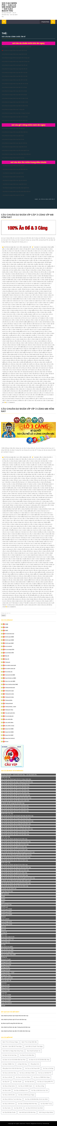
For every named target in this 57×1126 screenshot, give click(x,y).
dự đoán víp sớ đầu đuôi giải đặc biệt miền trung (16, 854)
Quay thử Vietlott (10, 738)
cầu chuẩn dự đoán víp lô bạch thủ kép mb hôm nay (17, 815)
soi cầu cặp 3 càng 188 (37, 379)
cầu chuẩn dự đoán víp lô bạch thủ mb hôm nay (16, 818)
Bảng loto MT (5, 987)
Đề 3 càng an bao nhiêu (46, 1112)
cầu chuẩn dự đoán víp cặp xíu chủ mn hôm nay (16, 867)
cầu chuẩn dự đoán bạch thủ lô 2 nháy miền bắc (16, 779)
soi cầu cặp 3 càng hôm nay (15, 383)
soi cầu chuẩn (17, 1081)
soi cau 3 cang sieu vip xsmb (34, 318)
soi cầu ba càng (25, 341)
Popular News (45, 21)
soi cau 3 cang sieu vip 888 (25, 316)
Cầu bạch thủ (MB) (10, 674)
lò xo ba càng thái (24, 503)
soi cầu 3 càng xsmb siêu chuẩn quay (29, 337)
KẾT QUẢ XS (5, 894)
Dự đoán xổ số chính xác (8, 888)
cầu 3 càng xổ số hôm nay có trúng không (22, 274)
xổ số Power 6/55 (9, 652)
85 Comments (11, 607)
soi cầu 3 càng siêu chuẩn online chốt (23, 314)
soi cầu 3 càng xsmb (15, 326)
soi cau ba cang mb (32, 347)
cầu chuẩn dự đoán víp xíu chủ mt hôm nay (14, 860)
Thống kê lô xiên (9, 694)
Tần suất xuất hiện (10, 713)
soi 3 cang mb (44, 513)
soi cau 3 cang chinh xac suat (26, 530)
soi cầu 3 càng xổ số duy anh (26, 551)
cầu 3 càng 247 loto (37, 251)
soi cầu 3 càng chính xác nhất (32, 526)
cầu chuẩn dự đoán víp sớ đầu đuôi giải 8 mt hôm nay (18, 852)
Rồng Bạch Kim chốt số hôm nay (12, 1068)
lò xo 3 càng (13, 503)
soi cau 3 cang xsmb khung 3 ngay (29, 557)
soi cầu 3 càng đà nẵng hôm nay (16, 534)
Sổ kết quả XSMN (9, 640)
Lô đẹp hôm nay (22, 1064)
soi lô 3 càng (26, 397)
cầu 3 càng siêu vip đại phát (23, 268)
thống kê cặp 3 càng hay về (27, 400)
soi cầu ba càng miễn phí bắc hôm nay (39, 572)
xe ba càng (15, 605)
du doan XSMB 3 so (8, 1064)
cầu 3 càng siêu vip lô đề (40, 268)
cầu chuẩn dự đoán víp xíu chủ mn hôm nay (14, 886)
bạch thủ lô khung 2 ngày (10, 1042)
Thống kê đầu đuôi (10, 687)
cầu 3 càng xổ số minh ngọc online (25, 280)
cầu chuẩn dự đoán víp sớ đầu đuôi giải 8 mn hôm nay (18, 878)
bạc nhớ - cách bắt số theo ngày (12, 1046)
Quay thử (4, 993)
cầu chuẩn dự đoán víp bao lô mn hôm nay (14, 864)
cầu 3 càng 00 (44, 457)
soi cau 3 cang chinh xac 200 (16, 297)
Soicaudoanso (10, 398)
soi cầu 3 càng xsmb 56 (29, 326)
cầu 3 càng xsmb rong (36, 281)
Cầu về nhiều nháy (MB (8, 954)
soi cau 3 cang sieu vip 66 (19, 543)
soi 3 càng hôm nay (33, 513)
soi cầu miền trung (46, 1103)
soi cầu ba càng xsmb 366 (14, 377)
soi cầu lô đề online (8, 1103)
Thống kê (7, 662)
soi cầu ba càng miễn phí (13, 349)
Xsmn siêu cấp (5, 862)
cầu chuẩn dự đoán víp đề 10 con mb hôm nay (15, 795)
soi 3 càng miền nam (20, 517)
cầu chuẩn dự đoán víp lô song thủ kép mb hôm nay (17, 821)
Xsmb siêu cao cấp (16, 247)
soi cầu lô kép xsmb (9, 1086)
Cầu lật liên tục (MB (7, 949)
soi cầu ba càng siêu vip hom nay (35, 368)
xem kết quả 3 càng (25, 605)
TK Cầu (3, 944)
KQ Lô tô (3, 983)
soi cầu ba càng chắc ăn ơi (23, 343)
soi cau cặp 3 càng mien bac (17, 385)
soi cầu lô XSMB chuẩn (25, 1086)
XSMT (6, 630)
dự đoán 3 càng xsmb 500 (20, 499)
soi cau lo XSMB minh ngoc (42, 1077)
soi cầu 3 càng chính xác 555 (36, 297)
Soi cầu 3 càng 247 (13, 518)
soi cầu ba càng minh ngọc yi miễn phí (33, 358)
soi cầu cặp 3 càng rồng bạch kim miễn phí (30, 387)
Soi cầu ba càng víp (14, 374)
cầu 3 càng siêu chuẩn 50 (14, 264)
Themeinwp (45, 1123)
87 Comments (10, 402)
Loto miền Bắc (9, 719)
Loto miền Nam (9, 722)
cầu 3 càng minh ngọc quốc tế (24, 260)
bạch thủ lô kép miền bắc (29, 1042)
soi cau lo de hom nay (9, 1073)
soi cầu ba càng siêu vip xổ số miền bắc (24, 595)
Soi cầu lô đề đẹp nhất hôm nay (27, 1103)
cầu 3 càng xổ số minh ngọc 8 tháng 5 (20, 276)
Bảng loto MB (5, 985)
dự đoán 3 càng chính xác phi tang (37, 287)
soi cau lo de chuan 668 (32, 1068)
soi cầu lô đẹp (40, 1086)
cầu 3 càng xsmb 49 (43, 280)
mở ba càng (34, 503)
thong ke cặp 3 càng (22, 398)
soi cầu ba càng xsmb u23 (12, 601)
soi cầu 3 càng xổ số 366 (41, 322)
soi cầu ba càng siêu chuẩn (22, 360)
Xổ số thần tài (8, 671)
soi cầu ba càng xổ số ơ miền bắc (15, 597)
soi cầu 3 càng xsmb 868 (13, 328)
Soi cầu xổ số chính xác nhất (34, 1108)
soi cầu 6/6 (15, 341)
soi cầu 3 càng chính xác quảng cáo (28, 528)
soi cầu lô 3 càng (42, 393)
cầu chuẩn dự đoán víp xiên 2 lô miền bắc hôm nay (17, 829)
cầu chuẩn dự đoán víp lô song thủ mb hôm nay (16, 823)
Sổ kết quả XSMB (9, 636)
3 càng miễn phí (10, 249)
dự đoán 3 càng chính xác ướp (34, 289)
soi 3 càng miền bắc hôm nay (36, 515)
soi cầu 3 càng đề (33, 534)
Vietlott (3, 917)
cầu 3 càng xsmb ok (21, 281)
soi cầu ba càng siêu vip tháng (26, 593)
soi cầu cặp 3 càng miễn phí (35, 385)
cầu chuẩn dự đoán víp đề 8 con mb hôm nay (15, 792)
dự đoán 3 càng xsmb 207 (41, 291)
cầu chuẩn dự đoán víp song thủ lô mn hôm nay (16, 883)
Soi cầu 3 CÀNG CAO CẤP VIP (28, 295)
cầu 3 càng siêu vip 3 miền (42, 266)
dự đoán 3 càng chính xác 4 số (15, 287)
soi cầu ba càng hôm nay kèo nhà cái (37, 345)
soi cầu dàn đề (29, 1081)
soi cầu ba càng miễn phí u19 (40, 352)
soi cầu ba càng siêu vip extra (14, 368)
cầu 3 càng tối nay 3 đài (25, 270)
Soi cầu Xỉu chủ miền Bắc (36, 395)
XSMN (6, 627)
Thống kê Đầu (8, 700)
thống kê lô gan (6, 959)
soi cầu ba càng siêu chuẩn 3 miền (29, 584)
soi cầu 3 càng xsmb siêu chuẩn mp (17, 561)
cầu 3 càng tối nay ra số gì (35, 272)
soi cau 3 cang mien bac (20, 540)
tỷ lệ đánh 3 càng (17, 603)
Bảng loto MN (5, 990)
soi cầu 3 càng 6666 (26, 518)
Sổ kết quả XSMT (9, 643)
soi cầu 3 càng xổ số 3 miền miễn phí (20, 322)
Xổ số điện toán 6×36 (7, 937)
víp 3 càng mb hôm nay (41, 603)
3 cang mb (42, 247)
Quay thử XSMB (9, 728)
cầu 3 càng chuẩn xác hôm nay (19, 258)
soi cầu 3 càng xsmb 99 (28, 328)
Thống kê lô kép (9, 697)
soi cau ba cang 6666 (38, 341)
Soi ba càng (31, 517)
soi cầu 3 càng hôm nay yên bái (15, 538)
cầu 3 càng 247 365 (23, 251)
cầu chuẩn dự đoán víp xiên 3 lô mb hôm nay (15, 831)
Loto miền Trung (9, 725)
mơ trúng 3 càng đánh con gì (17, 505)
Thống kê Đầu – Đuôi (10, 706)
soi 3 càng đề (22, 513)
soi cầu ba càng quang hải (42, 582)
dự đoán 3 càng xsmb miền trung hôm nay (19, 501)
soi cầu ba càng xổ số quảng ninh (19, 375)
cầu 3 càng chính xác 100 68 (35, 253)
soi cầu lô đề (7, 1090)
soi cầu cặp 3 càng (23, 379)
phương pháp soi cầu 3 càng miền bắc (20, 511)
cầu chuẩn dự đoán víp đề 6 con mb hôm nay (15, 790)
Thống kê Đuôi (9, 703)
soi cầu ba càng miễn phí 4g (30, 349)
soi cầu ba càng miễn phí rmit (21, 352)
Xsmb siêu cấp (27, 247)
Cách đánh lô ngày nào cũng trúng (13, 1051)
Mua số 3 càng (39, 505)
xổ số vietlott (8, 646)
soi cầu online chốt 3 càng (30, 601)
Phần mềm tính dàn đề (25, 507)
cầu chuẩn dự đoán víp (34, 1051)
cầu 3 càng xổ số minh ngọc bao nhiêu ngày (22, 278)
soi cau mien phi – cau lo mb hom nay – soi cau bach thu (9, 7)
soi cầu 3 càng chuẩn (34, 532)
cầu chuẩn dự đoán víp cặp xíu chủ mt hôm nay (16, 841)
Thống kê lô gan (9, 690)
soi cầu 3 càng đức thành (13, 536)
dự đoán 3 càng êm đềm (16, 497)
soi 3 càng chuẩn (12, 513)
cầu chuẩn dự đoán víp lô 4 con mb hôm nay (15, 805)
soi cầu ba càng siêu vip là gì (37, 591)
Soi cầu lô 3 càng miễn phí (45, 1081)
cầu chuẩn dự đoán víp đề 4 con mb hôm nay (15, 787)
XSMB (6, 624)
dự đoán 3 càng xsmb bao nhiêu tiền (29, 293)
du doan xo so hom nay (10, 1055)
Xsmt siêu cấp (5, 837)
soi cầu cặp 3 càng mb (32, 383)
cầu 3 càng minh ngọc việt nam (19, 262)
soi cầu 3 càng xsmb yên (14, 566)
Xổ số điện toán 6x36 (10, 665)
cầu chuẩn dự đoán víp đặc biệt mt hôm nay (15, 844)
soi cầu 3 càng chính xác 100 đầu (29, 520)
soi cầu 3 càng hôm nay (30, 536)
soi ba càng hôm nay (42, 517)
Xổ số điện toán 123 (10, 668)
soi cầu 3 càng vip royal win (18, 320)
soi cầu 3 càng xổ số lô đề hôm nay (28, 324)
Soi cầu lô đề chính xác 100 (39, 1090)
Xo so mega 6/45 (9, 649)
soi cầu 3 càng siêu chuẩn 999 (24, 312)
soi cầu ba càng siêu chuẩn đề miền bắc (18, 362)
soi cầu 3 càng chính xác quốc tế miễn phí (19, 304)
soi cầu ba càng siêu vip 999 (24, 366)
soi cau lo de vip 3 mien (23, 1077)
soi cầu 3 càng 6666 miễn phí (42, 518)
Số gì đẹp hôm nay (7, 891)
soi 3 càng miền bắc (20, 515)
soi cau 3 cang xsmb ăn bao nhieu (31, 555)
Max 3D (7, 655)
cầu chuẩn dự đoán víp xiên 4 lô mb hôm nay (15, 834)
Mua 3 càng (31, 505)
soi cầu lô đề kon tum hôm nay (12, 1099)
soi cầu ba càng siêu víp (40, 364)
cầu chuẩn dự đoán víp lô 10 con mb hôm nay (15, 784)
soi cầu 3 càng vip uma (35, 320)
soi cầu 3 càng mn (43, 310)
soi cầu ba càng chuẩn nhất (41, 343)
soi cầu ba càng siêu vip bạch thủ (25, 589)
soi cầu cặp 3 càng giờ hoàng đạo (22, 381)
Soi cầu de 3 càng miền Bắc (15, 393)
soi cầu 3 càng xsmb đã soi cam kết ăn (18, 329)
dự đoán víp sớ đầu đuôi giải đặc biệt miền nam (16, 880)
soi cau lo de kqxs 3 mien (27, 1073)
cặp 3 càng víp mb (21, 249)
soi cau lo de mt (7, 1077)
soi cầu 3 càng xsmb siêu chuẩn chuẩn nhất (30, 333)
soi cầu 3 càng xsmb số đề (14, 564)
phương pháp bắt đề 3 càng (15, 509)
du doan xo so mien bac (16, 283)
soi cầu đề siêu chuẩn (9, 1112)
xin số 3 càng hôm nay (39, 605)
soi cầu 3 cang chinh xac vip (15, 306)
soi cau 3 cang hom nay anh (27, 308)
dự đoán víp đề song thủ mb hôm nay (12, 803)
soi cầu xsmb (7, 1108)
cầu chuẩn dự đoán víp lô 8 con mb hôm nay (15, 811)
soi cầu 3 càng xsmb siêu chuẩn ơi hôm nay (18, 563)
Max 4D (7, 659)
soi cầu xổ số (18, 1108)
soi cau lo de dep (48, 1068)
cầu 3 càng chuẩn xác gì (31, 257)
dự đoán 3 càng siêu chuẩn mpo (21, 291)
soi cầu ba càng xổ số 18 (29, 374)
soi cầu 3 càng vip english (20, 547)
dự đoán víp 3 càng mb (40, 501)
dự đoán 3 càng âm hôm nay (21, 492)
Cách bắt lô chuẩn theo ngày (34, 1046)
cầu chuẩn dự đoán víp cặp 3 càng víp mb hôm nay (27, 216)
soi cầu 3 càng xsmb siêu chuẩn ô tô (27, 335)
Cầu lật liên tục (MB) (10, 678)
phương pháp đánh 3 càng (33, 509)
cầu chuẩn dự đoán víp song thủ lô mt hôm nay (15, 857)
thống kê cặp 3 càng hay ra (38, 398)
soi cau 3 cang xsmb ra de (33, 331)
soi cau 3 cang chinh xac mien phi (29, 301)
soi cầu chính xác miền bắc (39, 389)
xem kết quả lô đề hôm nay (27, 1112)
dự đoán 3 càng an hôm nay (23, 285)
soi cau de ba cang (30, 393)
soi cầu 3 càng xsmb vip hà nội (35, 339)
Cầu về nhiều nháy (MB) (11, 684)
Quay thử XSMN (9, 732)
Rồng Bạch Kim (35, 1064)
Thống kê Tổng (9, 709)
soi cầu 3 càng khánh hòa (12, 310)
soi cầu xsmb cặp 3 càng (14, 397)
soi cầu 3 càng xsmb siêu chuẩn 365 (17, 559)
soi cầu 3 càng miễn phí (29, 310)
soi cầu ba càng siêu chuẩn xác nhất (20, 364)
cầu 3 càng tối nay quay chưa (16, 272)
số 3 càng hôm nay (40, 511)
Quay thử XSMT (9, 735)
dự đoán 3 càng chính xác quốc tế (26, 495)
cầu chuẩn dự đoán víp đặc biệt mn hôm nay (15, 870)
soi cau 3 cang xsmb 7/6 (31, 553)
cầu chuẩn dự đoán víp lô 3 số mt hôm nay (14, 849)
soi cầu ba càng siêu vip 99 (37, 587)
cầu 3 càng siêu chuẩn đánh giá (23, 266)
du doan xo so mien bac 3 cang (34, 283)
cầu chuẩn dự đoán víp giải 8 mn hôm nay (14, 872)
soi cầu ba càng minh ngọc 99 (32, 354)
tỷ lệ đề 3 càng (28, 603)
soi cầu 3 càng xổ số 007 (19, 549)
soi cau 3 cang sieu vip (43, 314)
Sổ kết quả (4, 907)
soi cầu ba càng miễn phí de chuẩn (24, 351)
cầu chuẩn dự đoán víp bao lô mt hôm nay (14, 839)
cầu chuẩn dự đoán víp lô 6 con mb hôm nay (15, 808)
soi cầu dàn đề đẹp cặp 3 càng (26, 391)
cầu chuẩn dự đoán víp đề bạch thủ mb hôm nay (16, 798)
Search (3, 615)
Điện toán (4, 935)
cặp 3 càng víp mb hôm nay (36, 249)
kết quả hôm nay (9, 633)
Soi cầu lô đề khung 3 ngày (26, 1095)
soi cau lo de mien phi (44, 1073)
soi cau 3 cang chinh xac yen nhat (35, 306)
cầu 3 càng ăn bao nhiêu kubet (16, 253)
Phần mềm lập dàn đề (11, 507)
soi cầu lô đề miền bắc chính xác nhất (36, 1099)
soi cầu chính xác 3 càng (21, 389)
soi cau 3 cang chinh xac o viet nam (20, 303)
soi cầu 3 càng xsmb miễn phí (15, 331)
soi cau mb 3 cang (10, 395)
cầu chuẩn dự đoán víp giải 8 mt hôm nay (14, 847)
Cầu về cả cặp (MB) (10, 681)
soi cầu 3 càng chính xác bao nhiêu (33, 299)
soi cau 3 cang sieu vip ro (16, 318)
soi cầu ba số (12, 379)
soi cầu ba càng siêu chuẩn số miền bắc (28, 586)
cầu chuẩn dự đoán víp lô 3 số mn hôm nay (14, 875)
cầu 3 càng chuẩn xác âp (14, 257)
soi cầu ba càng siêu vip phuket (24, 370)
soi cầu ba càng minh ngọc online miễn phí (33, 356)
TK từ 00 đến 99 (9, 716)
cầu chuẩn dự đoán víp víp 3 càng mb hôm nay (27, 410)
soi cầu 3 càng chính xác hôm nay (39, 524)
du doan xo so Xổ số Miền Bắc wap (39, 1059)
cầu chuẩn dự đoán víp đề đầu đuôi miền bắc (15, 800)
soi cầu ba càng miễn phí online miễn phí (35, 574)
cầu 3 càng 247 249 (10, 251)
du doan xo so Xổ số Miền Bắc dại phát (14, 1059)
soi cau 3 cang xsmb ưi (17, 339)
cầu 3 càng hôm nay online (39, 258)
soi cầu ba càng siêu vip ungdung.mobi (19, 372)
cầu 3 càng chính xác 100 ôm (27, 255)
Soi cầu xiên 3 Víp (21, 395)
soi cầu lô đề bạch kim (21, 1090)
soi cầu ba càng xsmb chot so (33, 377)
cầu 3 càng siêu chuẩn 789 (32, 264)
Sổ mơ (6, 741)
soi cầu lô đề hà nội (9, 1095)
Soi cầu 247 (6, 1081)
